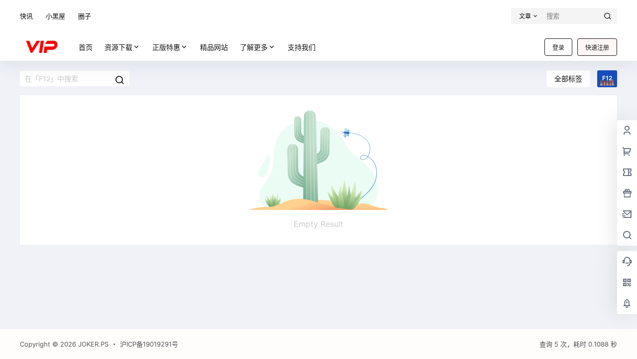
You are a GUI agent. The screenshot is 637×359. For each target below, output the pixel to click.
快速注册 (597, 47)
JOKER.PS (92, 344)
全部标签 (568, 78)
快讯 (26, 16)
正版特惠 (166, 47)
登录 (558, 47)
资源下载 (118, 47)
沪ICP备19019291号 (149, 344)
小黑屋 (55, 16)
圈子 (84, 16)
